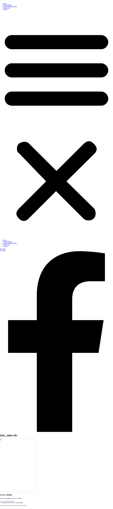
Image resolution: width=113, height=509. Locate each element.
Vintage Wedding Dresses (10, 6)
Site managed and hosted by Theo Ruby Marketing (13, 505)
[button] (56, 125)
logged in (9, 498)
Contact (5, 9)
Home (5, 3)
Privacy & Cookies (9, 501)
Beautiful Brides (7, 5)
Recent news (6, 8)
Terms (1, 501)
